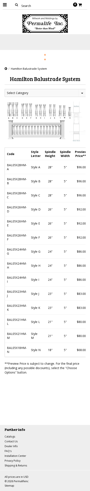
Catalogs (10, 436)
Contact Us (11, 441)
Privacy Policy (13, 460)
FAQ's (8, 451)
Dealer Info (11, 446)
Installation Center (15, 456)
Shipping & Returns (16, 465)
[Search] (16, 4)
